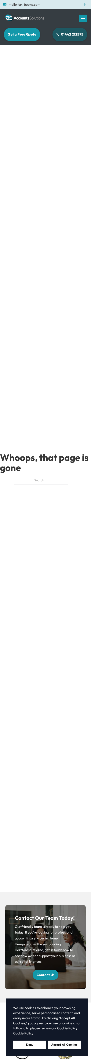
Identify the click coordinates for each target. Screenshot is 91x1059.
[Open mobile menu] (83, 18)
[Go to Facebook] (84, 4)
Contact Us (46, 975)
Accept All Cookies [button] (64, 1045)
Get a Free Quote (22, 34)
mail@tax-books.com (24, 4)
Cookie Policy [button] (23, 1033)
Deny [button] (29, 1045)
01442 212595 (72, 34)
